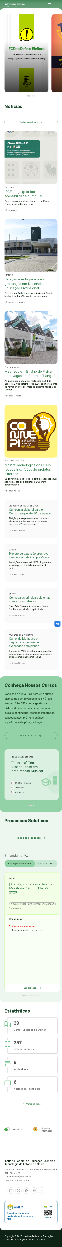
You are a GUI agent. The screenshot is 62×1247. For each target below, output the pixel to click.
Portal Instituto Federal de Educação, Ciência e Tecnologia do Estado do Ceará (19, 4)
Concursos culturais (46, 863)
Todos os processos (31, 838)
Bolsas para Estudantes (19, 863)
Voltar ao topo (33, 1103)
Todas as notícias (31, 122)
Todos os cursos (31, 735)
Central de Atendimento (57, 21)
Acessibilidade (60, 21)
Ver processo (32, 988)
